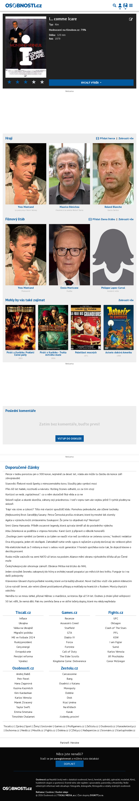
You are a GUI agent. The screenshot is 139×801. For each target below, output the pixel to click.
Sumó (116, 647)
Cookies (50, 792)
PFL (115, 632)
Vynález (23, 661)
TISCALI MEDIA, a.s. (66, 795)
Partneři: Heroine (69, 742)
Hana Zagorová (23, 683)
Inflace (23, 618)
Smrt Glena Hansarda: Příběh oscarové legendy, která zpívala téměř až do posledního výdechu (59, 525)
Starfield (69, 628)
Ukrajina (23, 623)
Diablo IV (69, 637)
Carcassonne (69, 674)
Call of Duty (69, 651)
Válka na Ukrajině (23, 628)
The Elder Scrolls (69, 656)
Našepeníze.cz (91, 730)
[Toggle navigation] (131, 5)
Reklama (40, 792)
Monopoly (69, 688)
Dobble (69, 693)
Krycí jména (69, 702)
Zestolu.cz (69, 668)
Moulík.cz (37, 730)
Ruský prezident (23, 642)
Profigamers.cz (75, 726)
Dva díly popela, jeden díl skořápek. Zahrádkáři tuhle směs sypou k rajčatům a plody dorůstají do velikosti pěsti (68, 541)
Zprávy (19, 726)
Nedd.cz (25, 730)
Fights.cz (115, 612)
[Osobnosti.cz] (23, 5)
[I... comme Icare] (25, 46)
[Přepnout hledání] (114, 5)
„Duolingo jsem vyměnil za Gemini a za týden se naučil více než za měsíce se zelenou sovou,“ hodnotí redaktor (68, 536)
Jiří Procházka (116, 656)
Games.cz (69, 612)
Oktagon (116, 623)
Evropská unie (23, 651)
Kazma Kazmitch (23, 688)
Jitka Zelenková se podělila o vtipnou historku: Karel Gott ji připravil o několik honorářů (55, 531)
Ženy (36, 726)
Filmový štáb (15, 219)
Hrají (9, 138)
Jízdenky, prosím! (69, 716)
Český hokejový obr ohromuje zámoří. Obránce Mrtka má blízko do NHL (45, 566)
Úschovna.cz (12, 730)
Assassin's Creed (69, 623)
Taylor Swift (23, 707)
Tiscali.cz (23, 612)
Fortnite (69, 647)
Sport (28, 726)
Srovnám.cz (107, 730)
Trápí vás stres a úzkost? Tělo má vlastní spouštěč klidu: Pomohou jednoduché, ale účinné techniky (61, 509)
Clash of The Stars (115, 628)
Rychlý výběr (90, 82)
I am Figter (116, 642)
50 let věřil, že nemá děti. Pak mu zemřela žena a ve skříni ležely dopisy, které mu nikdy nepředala (60, 601)
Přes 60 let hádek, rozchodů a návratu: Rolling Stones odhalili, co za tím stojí (49, 489)
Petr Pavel (23, 678)
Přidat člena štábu (103, 219)
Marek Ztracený (23, 702)
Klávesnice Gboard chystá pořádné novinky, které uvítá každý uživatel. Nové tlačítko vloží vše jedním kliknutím (68, 581)
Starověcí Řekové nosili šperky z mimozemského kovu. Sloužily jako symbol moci (51, 483)
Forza (69, 642)
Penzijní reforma (23, 656)
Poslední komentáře (20, 410)
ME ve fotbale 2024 (23, 637)
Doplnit (69, 763)
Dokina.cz (62, 730)
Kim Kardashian (23, 693)
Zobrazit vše (126, 138)
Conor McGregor (116, 661)
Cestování (47, 726)
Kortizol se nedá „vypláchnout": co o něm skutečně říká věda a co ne (44, 494)
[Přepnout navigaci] (120, 5)
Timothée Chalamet (23, 716)
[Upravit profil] (131, 19)
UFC (115, 618)
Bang (69, 678)
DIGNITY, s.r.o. (97, 795)
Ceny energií (23, 647)
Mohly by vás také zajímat (25, 300)
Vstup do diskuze (70, 438)
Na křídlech (69, 707)
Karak (69, 712)
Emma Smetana (23, 712)
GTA (69, 632)
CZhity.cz (75, 730)
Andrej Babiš (23, 674)
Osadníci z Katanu (69, 683)
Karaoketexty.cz (126, 726)
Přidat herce (107, 138)
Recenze (69, 618)
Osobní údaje (61, 792)
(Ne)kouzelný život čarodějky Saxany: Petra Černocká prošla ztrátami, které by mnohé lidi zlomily (60, 514)
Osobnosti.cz (23, 668)
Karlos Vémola (115, 651)
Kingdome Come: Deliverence (69, 661)
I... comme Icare (63, 18)
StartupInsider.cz (125, 730)
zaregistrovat (62, 758)
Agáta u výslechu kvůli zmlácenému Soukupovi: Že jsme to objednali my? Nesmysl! (52, 520)
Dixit (69, 697)
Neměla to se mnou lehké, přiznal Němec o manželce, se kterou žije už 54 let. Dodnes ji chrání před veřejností (68, 596)
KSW (115, 637)
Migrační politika (23, 632)
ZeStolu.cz (92, 726)
